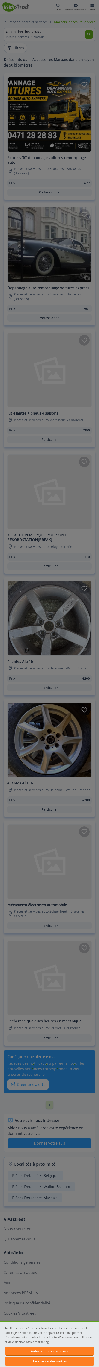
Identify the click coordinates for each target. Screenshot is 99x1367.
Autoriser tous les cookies (49, 1351)
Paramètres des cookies (49, 1361)
